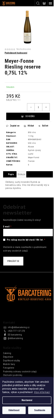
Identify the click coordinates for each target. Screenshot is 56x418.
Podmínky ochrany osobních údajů (20, 371)
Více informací (42, 392)
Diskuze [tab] (21, 174)
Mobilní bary (9, 364)
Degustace (8, 357)
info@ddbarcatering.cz (19, 327)
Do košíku (30, 116)
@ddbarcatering (15, 338)
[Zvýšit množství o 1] (46, 107)
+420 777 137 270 (16, 331)
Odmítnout (13, 410)
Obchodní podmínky (12, 375)
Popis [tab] (11, 174)
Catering (7, 353)
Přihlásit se (13, 261)
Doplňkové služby (11, 360)
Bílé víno (32, 132)
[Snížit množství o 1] (31, 107)
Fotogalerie (8, 368)
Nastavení (27, 400)
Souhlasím (39, 410)
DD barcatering (15, 334)
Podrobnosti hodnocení (16, 53)
